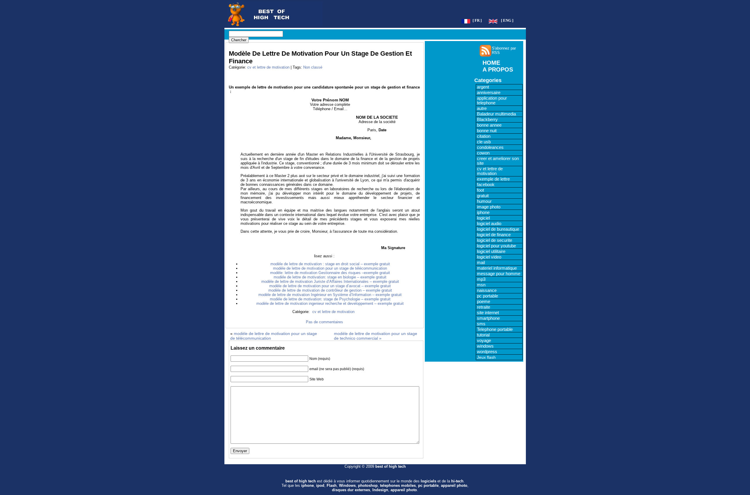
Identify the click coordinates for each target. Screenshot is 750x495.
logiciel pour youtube (496, 246)
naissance (487, 290)
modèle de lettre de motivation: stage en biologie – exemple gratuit (330, 277)
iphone (483, 212)
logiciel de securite (494, 240)
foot (480, 190)
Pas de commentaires (324, 322)
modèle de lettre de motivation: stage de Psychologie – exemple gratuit (330, 299)
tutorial (483, 335)
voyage (484, 340)
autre (482, 108)
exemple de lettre (493, 179)
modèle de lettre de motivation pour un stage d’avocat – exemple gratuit (330, 286)
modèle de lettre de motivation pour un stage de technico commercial (375, 336)
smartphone (488, 318)
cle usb (484, 142)
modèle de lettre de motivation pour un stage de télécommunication (330, 268)
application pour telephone (492, 100)
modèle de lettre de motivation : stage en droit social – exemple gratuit (330, 264)
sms (481, 324)
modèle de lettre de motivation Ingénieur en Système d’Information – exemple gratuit (330, 294)
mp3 (481, 279)
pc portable (487, 296)
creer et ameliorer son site (498, 161)
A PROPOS (498, 69)
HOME (491, 62)
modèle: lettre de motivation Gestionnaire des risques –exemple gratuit (330, 273)
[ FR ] (477, 20)
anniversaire (488, 92)
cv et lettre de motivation (268, 67)
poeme (483, 301)
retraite (483, 307)
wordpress (487, 351)
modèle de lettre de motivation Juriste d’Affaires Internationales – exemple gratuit (330, 281)
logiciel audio (489, 223)
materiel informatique (497, 268)
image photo (488, 207)
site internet (488, 312)
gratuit (483, 195)
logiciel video (489, 257)
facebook (486, 184)
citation (483, 136)
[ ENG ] (507, 20)
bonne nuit (487, 130)
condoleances (490, 147)
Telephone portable (495, 329)
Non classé (312, 67)
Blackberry (487, 119)
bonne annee (489, 125)
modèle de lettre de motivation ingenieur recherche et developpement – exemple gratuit (330, 303)
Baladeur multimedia (496, 114)
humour (484, 201)
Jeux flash (486, 357)
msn (481, 285)
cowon (483, 153)
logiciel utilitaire (491, 251)
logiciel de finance (494, 234)
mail (481, 262)
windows (485, 346)
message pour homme (498, 273)
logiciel (483, 218)
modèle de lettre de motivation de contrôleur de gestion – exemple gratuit (330, 290)
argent (483, 87)
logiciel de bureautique (498, 229)
